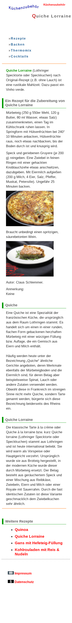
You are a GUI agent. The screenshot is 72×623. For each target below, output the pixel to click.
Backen (18, 44)
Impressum (23, 573)
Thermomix (21, 50)
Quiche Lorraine (29, 536)
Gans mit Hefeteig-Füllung (39, 543)
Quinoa (21, 530)
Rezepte (18, 38)
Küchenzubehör (54, 4)
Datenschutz (24, 582)
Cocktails (19, 56)
